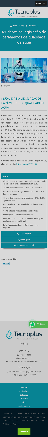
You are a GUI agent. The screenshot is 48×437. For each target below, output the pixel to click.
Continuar (24, 431)
